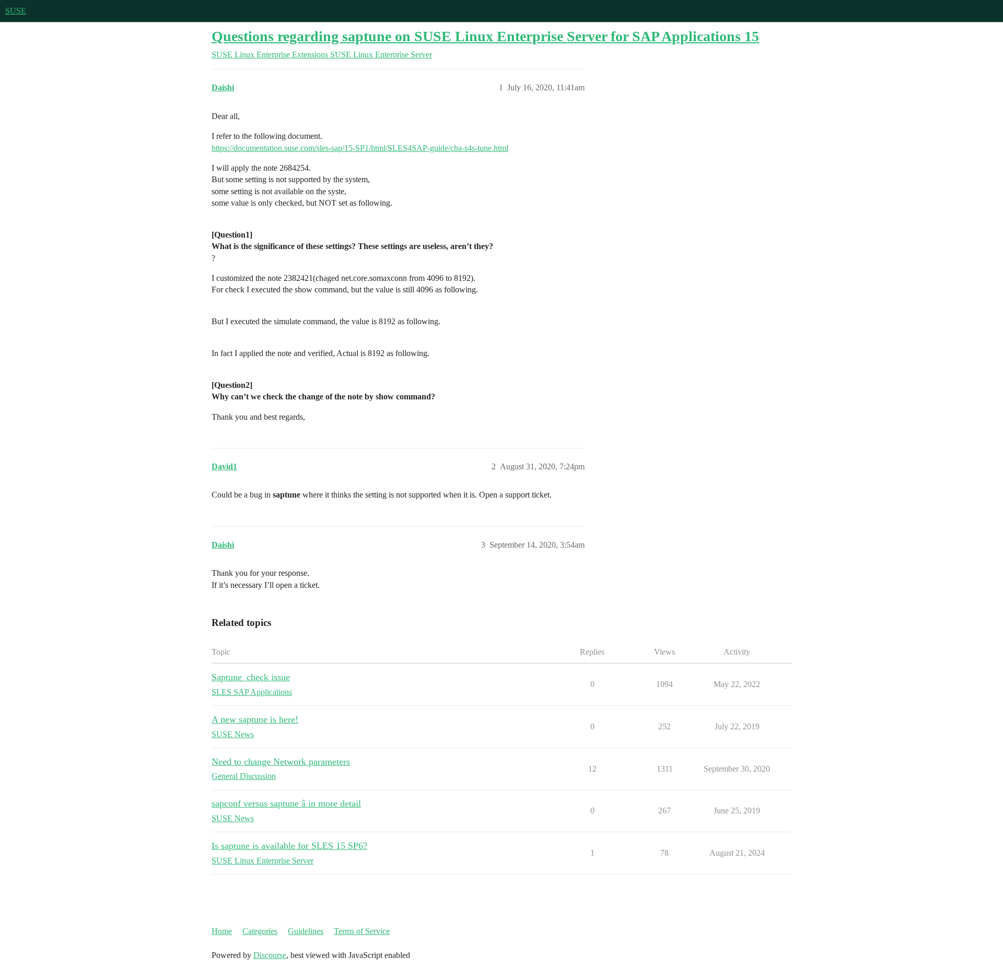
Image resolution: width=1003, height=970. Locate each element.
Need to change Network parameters (281, 761)
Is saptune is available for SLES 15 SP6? (289, 846)
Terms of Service (362, 931)
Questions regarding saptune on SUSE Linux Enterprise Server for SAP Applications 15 (485, 36)
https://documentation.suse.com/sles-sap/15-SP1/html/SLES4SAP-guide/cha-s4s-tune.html (360, 148)
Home (222, 931)
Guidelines (305, 931)
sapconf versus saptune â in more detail (286, 803)
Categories (259, 931)
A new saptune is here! (255, 719)
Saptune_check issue (251, 677)
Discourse (269, 955)
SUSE (15, 10)
